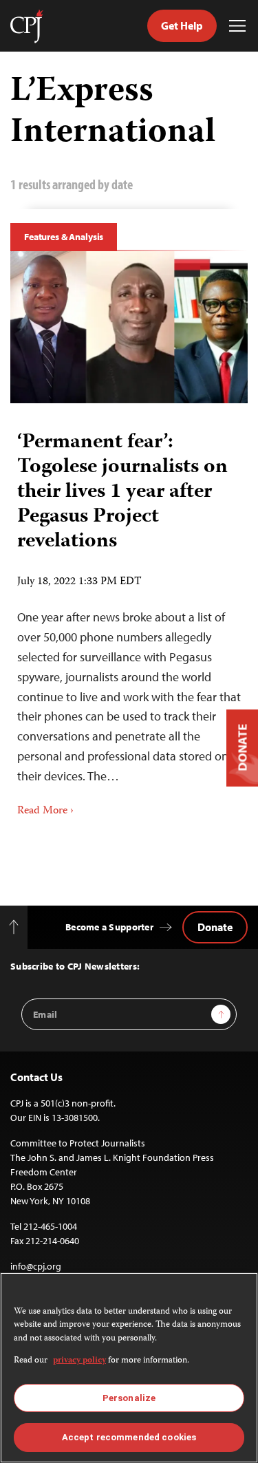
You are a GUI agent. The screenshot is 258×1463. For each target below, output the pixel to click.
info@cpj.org (35, 1266)
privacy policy (79, 1361)
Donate (215, 927)
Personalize (129, 1398)
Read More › (45, 811)
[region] (129, 1367)
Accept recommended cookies (129, 1437)
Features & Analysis (63, 237)
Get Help (182, 25)
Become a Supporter (109, 927)
